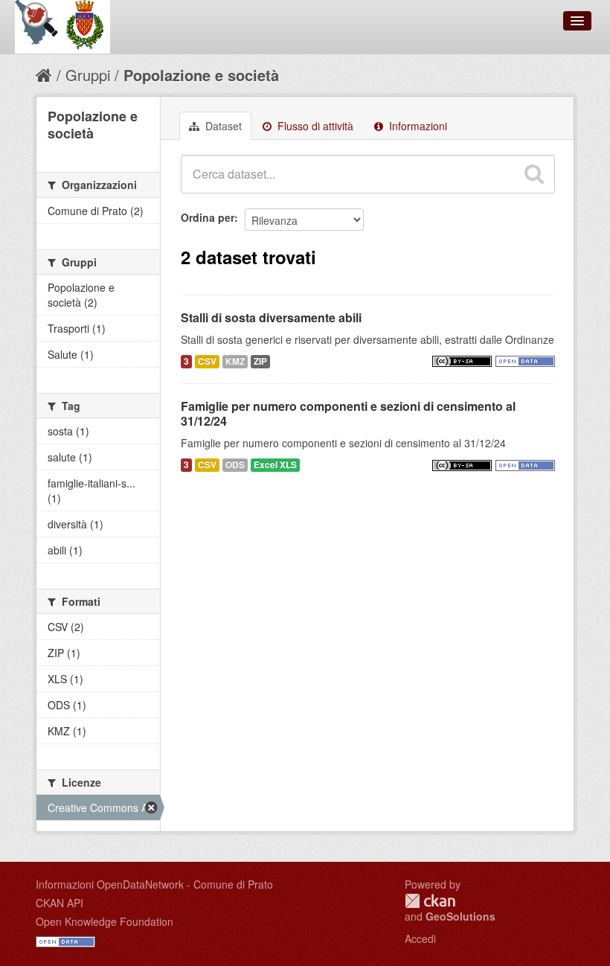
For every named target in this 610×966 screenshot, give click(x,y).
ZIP (260, 361)
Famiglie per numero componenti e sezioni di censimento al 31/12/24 (348, 413)
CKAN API (59, 902)
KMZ (235, 361)
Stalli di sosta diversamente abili (271, 317)
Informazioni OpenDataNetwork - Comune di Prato (154, 884)
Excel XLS (275, 464)
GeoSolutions (460, 916)
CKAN (430, 901)
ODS (235, 464)
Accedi (420, 938)
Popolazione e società (201, 75)
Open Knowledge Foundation (104, 921)
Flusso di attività (313, 125)
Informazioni (416, 125)
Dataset (222, 125)
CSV (207, 361)
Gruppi (87, 75)
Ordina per (207, 217)
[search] (534, 174)
